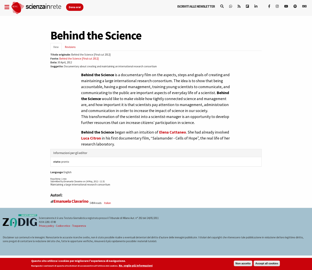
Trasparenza (79, 225)
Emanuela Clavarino (70, 201)
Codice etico (63, 225)
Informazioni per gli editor (70, 153)
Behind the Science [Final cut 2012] (79, 58)
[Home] (38, 8)
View (57, 48)
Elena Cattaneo (172, 132)
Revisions (70, 47)
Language (56, 172)
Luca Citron (91, 138)
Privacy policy (46, 225)
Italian (107, 203)
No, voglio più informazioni (136, 265)
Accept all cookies (266, 263)
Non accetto (243, 263)
